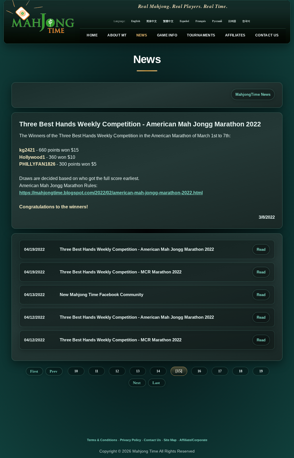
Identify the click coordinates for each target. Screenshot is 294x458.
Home (92, 35)
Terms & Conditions (102, 440)
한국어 (246, 21)
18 (240, 371)
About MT (116, 35)
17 (220, 371)
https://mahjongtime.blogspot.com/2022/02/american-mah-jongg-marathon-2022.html (111, 192)
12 (117, 371)
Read (261, 249)
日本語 (232, 21)
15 (179, 371)
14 (158, 371)
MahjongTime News (252, 94)
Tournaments (201, 35)
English (135, 21)
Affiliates (235, 35)
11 (96, 371)
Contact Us (267, 35)
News (141, 35)
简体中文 (151, 21)
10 (76, 371)
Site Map (170, 440)
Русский (217, 21)
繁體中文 (168, 21)
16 (199, 371)
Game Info (167, 35)
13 (138, 371)
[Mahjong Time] (39, 22)
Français (201, 21)
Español (184, 21)
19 (261, 371)
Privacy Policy (130, 440)
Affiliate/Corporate (193, 440)
